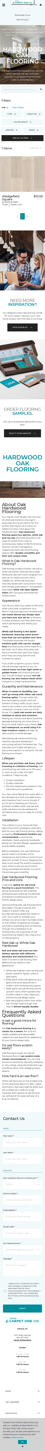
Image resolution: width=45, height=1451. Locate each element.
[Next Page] (27, 216)
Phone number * (10, 1193)
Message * (7, 1259)
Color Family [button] (21, 122)
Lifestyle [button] (32, 114)
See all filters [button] (20, 138)
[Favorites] (36, 5)
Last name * (8, 1152)
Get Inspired (12, 1402)
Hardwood (32, 29)
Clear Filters (18, 107)
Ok (22, 1442)
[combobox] (20, 89)
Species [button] (10, 130)
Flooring (20, 29)
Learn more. (17, 1437)
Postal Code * (9, 1227)
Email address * (9, 1210)
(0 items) (41, 5)
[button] (31, 5)
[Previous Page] (17, 216)
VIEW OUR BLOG (20, 327)
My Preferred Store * (12, 1243)
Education (11, 1413)
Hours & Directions (22, 1340)
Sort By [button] (34, 148)
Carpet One (7, 29)
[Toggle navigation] (3, 5)
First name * (8, 1136)
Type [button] (9, 114)
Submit (22, 1308)
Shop (8, 1391)
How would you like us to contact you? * (20, 1178)
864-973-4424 (22, 20)
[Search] (41, 89)
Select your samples (20, 433)
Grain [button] (32, 130)
